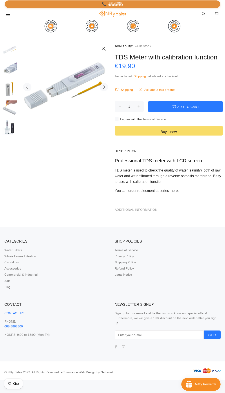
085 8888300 (13, 326)
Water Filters (13, 250)
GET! (212, 335)
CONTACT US (14, 313)
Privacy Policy (124, 256)
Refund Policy (124, 268)
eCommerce (70, 372)
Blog (7, 287)
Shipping (140, 76)
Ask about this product (159, 89)
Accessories (12, 268)
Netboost (107, 372)
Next (104, 87)
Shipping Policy (125, 262)
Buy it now (169, 132)
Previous (27, 87)
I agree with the (143, 119)
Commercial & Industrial (21, 274)
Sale (7, 280)
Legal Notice (123, 274)
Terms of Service (154, 119)
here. (175, 191)
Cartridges (11, 262)
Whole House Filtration (20, 256)
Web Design (87, 372)
